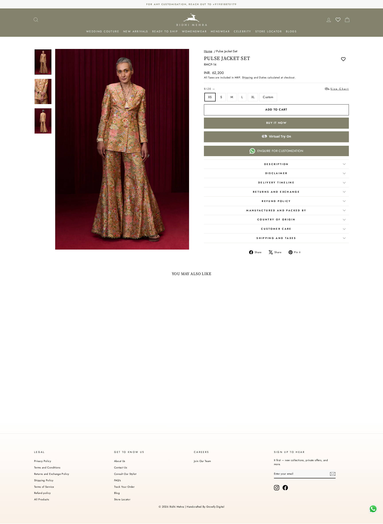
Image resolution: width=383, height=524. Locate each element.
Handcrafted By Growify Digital (205, 507)
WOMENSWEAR (194, 31)
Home (208, 51)
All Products (41, 499)
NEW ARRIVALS (135, 31)
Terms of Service (44, 487)
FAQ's (117, 480)
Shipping (247, 77)
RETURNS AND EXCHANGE (276, 192)
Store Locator (122, 499)
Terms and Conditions (47, 467)
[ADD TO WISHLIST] (343, 59)
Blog (117, 493)
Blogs (291, 31)
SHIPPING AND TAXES (276, 238)
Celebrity (242, 31)
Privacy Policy (42, 461)
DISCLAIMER (276, 173)
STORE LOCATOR (268, 31)
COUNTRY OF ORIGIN (276, 219)
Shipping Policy (43, 480)
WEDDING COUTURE (102, 31)
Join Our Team (202, 461)
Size (276, 89)
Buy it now (276, 123)
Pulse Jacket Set (226, 51)
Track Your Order (124, 487)
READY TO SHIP (165, 31)
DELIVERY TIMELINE (276, 182)
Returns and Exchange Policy (51, 474)
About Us (119, 461)
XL (253, 97)
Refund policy (42, 493)
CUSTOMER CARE (276, 229)
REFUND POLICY (276, 201)
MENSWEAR (220, 31)
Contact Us (120, 467)
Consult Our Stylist (125, 474)
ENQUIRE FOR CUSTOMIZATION (280, 151)
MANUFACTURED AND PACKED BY (276, 210)
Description (276, 164)
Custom (268, 97)
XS (210, 97)
